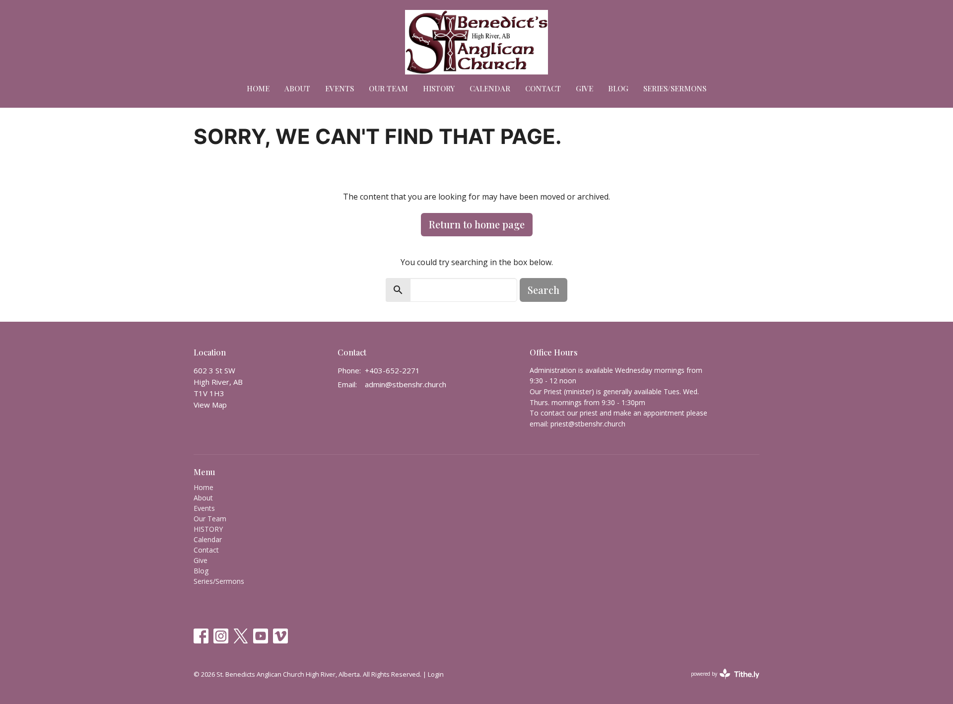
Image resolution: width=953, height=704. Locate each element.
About (297, 88)
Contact (543, 88)
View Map (210, 405)
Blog (618, 88)
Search (543, 289)
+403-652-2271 (392, 370)
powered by (720, 682)
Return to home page (477, 224)
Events (339, 88)
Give (584, 88)
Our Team (388, 88)
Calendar (490, 88)
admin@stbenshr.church (405, 384)
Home (258, 88)
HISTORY (439, 88)
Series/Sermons (674, 88)
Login (436, 674)
